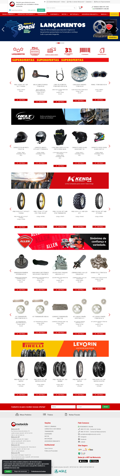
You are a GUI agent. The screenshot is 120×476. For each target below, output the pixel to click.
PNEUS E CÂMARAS (50, 426)
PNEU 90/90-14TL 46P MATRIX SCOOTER (40, 380)
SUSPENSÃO (48, 434)
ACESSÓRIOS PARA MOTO (52, 441)
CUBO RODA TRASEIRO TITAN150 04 (79, 85)
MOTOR (47, 436)
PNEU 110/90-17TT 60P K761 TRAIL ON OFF (40, 212)
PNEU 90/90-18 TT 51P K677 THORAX (21, 212)
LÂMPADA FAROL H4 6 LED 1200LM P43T (79, 273)
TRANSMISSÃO (49, 431)
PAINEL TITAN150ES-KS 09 (99, 84)
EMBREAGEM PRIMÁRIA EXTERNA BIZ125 (21, 273)
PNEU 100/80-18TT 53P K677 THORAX (21, 85)
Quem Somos (49, 448)
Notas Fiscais (74, 415)
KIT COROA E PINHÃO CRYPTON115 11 (79, 317)
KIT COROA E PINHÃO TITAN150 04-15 (99, 317)
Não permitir (32, 10)
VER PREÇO (22, 100)
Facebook (83, 439)
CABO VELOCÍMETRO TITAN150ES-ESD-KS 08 (60, 85)
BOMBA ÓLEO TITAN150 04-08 (99, 273)
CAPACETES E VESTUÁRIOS (53, 429)
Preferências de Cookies (38, 471)
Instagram (83, 437)
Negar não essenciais (20, 471)
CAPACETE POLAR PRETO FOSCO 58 (21, 148)
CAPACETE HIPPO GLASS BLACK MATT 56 (79, 148)
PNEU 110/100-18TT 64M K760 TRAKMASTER (60, 212)
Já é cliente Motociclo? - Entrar (55, 1)
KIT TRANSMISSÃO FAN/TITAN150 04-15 (21, 317)
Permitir (41, 10)
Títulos (50, 415)
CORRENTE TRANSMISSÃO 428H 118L (60, 317)
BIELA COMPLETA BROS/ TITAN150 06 (40, 85)
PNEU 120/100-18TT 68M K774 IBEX (99, 212)
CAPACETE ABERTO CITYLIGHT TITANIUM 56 (40, 148)
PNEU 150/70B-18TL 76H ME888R (60, 380)
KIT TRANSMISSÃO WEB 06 (40, 316)
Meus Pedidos (25, 415)
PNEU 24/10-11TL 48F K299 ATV (79, 212)
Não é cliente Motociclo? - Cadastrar (80, 1)
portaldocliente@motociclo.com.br (90, 434)
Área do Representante (103, 1)
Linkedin (82, 442)
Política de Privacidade (51, 451)
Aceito (8, 471)
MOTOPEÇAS (48, 439)
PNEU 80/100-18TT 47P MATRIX (21, 380)
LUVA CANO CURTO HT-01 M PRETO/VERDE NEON (60, 148)
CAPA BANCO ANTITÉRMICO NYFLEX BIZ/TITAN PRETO (40, 273)
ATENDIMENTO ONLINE (101, 9)
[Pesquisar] (75, 8)
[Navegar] (3, 29)
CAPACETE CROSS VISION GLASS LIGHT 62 (99, 148)
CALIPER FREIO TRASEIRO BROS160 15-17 (60, 273)
